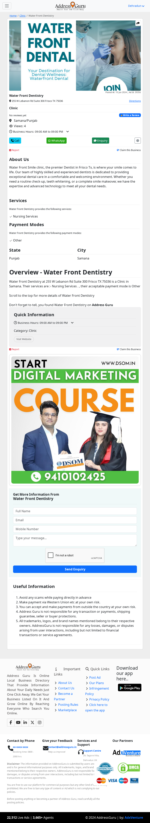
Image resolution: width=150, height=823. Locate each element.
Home (13, 15)
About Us (65, 683)
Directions (135, 101)
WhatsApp (58, 140)
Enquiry (101, 140)
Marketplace (67, 710)
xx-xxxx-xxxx (20, 747)
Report (15, 150)
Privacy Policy (99, 699)
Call (16, 140)
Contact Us (66, 688)
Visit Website (23, 339)
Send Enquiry (75, 569)
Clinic (23, 15)
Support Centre (92, 750)
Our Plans (96, 683)
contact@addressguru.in (62, 747)
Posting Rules (68, 704)
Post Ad (95, 677)
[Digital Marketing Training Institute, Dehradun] (75, 420)
